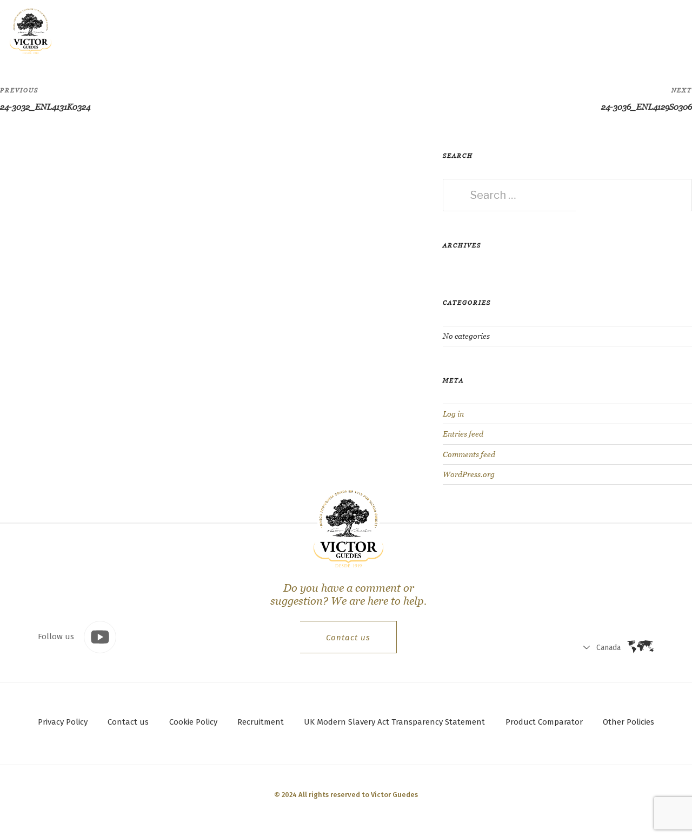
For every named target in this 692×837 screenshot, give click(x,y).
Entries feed (463, 434)
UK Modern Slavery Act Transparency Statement (394, 722)
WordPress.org (469, 474)
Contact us (348, 637)
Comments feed (469, 454)
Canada (563, 32)
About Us (261, 30)
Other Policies (628, 722)
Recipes (206, 30)
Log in (453, 414)
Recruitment (260, 722)
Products (151, 30)
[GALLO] (30, 30)
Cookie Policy (193, 722)
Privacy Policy (63, 722)
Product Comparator (544, 722)
